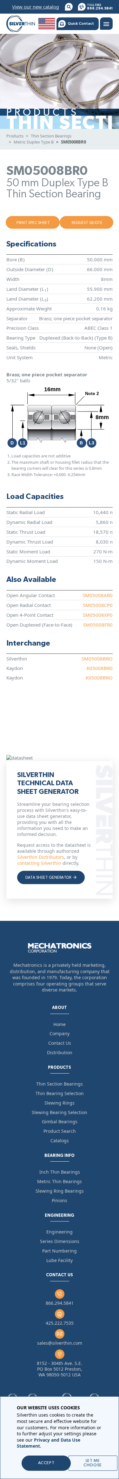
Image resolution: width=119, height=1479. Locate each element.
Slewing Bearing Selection (59, 1112)
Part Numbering (59, 1251)
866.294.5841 (60, 1303)
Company (59, 1033)
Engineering (59, 1232)
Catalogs (59, 1141)
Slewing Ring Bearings (60, 1191)
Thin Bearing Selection (60, 1093)
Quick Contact (81, 23)
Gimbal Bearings (59, 1122)
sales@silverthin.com (59, 1343)
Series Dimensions (59, 1241)
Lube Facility (59, 1260)
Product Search (59, 1131)
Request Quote (87, 223)
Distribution (59, 1052)
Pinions (59, 1200)
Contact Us (59, 1043)
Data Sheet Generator (48, 877)
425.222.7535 (60, 1323)
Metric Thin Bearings (59, 1181)
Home (59, 1024)
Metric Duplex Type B (34, 142)
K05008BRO (99, 677)
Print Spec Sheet (33, 223)
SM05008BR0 (73, 142)
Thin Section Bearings (51, 136)
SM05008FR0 (98, 625)
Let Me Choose (92, 1463)
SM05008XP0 (98, 615)
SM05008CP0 (98, 605)
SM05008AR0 (98, 595)
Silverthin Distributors (40, 857)
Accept (46, 1463)
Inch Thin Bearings (59, 1172)
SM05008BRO (97, 658)
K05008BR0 (100, 668)
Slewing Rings (59, 1103)
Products (14, 136)
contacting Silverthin (39, 863)
